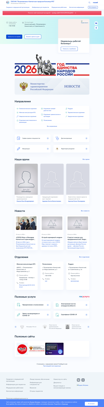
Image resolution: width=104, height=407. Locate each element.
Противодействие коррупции (52, 366)
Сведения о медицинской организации (17, 7)
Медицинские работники (59, 7)
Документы (57, 382)
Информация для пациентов (40, 7)
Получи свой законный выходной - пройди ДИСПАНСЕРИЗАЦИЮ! (51, 13)
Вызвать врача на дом (32, 36)
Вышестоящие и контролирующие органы (62, 387)
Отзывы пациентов (36, 391)
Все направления (52, 126)
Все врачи (86, 159)
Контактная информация (76, 7)
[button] (89, 2)
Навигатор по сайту (60, 379)
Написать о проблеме (69, 48)
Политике (65, 404)
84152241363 (75, 281)
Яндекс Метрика (35, 402)
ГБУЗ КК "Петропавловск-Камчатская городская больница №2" (32, 1)
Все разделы (93, 7)
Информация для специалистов (36, 383)
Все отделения (84, 257)
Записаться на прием (14, 36)
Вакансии (33, 388)
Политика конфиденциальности (17, 398)
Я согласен (91, 403)
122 (46, 281)
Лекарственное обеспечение (39, 379)
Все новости (85, 211)
